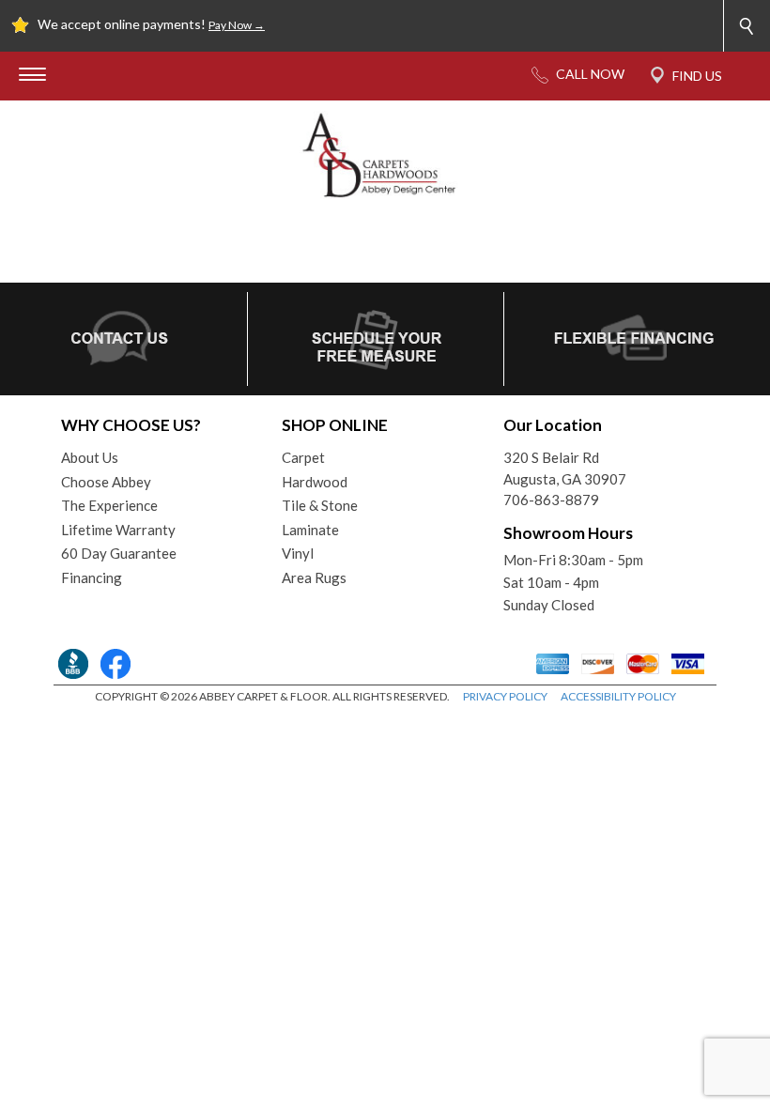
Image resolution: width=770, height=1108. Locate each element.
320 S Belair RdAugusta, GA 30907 (564, 468)
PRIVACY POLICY (505, 696)
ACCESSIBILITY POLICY (618, 696)
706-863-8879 (551, 499)
